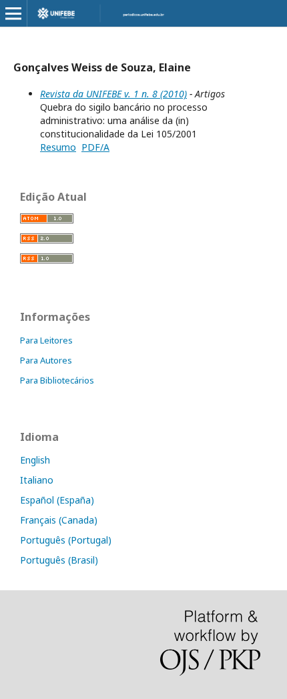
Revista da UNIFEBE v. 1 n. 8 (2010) (113, 93)
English (35, 460)
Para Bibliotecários (57, 380)
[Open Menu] (13, 13)
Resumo (58, 147)
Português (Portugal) (65, 540)
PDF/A (95, 147)
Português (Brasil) (59, 560)
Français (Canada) (58, 520)
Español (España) (57, 500)
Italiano (36, 480)
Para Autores (46, 360)
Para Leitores (46, 340)
